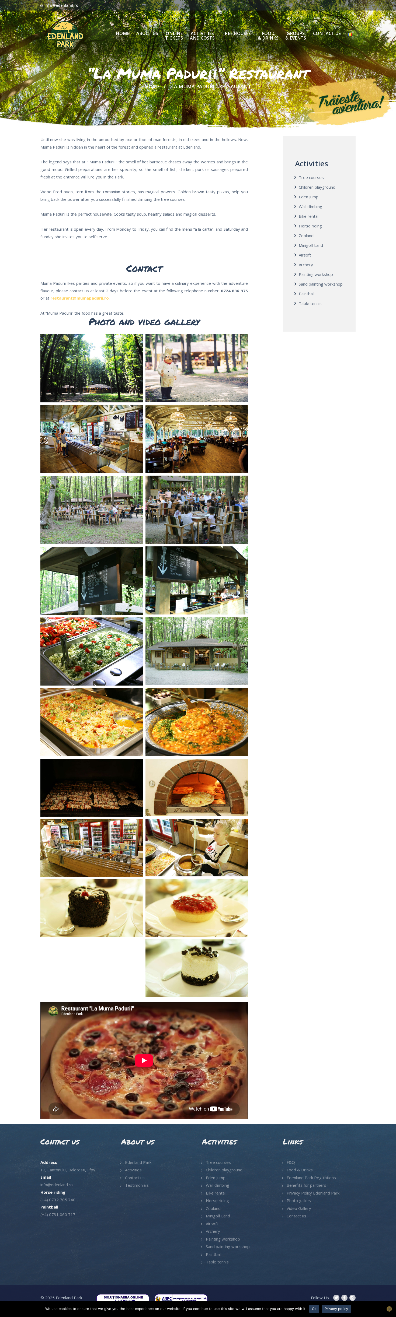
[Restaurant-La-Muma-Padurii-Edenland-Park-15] (91, 908)
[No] (389, 1309)
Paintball (306, 293)
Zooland (306, 235)
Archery (306, 264)
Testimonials (137, 1185)
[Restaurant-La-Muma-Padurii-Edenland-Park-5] (196, 651)
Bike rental (308, 216)
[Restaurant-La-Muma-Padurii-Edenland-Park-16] (196, 968)
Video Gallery (299, 1208)
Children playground (317, 187)
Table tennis (310, 303)
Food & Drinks (300, 1169)
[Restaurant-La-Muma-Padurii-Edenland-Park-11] (91, 787)
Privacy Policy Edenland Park (313, 1193)
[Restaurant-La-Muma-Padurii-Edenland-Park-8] (196, 722)
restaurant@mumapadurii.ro (79, 298)
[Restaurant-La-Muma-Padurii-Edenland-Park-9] (91, 722)
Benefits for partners (306, 1185)
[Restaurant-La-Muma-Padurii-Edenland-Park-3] (196, 580)
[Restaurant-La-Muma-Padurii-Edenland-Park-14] (196, 907)
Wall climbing (310, 206)
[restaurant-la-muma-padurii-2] (196, 368)
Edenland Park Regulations (311, 1177)
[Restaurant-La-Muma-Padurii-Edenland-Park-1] (196, 510)
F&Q (291, 1162)
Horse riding (310, 226)
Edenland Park (138, 1162)
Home (152, 86)
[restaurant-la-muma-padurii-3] (196, 439)
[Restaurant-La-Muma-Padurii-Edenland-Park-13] (91, 848)
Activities (133, 1169)
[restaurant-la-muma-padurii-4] (91, 439)
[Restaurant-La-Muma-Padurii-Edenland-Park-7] (91, 651)
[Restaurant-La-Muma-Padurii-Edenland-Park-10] (196, 787)
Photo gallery (299, 1200)
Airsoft (305, 255)
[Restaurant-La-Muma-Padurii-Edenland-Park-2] (91, 510)
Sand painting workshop (321, 284)
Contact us (135, 1177)
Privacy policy (336, 1309)
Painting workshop (316, 274)
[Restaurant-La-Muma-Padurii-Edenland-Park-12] (196, 847)
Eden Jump (308, 196)
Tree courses (311, 177)
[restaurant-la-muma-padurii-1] (91, 368)
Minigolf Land (311, 245)
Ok (314, 1309)
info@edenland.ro (61, 5)
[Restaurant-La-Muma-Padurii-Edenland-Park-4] (91, 581)
